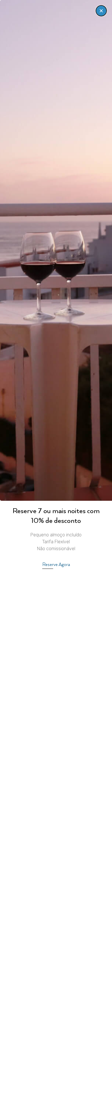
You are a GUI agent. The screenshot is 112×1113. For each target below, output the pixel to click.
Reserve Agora (56, 564)
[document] (56, 556)
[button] (101, 11)
